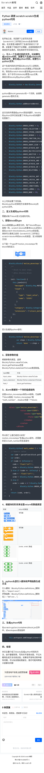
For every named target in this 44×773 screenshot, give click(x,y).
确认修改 (39, 713)
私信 (38, 31)
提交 (38, 740)
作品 (9, 8)
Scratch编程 (28, 756)
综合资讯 (7, 24)
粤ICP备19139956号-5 (22, 760)
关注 (31, 31)
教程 (27, 8)
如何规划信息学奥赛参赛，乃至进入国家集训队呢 (10, 696)
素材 (21, 8)
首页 (3, 8)
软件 (32, 8)
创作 (15, 8)
